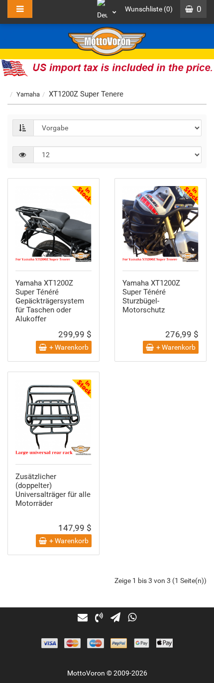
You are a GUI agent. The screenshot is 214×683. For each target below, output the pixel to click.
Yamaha (28, 94)
